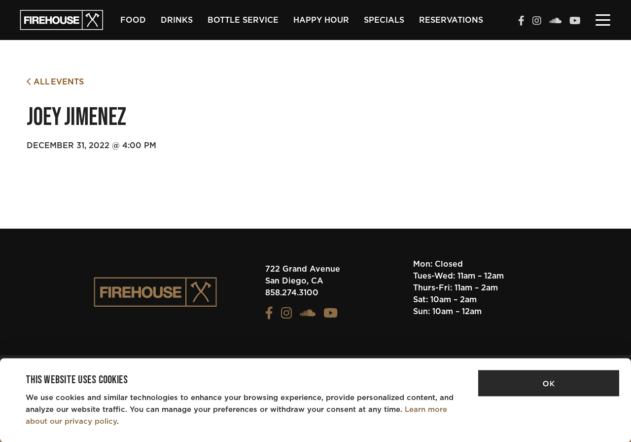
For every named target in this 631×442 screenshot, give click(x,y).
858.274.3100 (291, 293)
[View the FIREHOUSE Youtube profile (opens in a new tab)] (575, 22)
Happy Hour (321, 20)
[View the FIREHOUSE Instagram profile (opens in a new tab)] (536, 22)
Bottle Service (243, 20)
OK (548, 383)
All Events (57, 82)
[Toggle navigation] (603, 19)
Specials (384, 20)
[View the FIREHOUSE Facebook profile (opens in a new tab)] (521, 22)
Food (133, 20)
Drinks (177, 20)
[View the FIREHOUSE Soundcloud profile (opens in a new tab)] (555, 22)
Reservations (451, 20)
